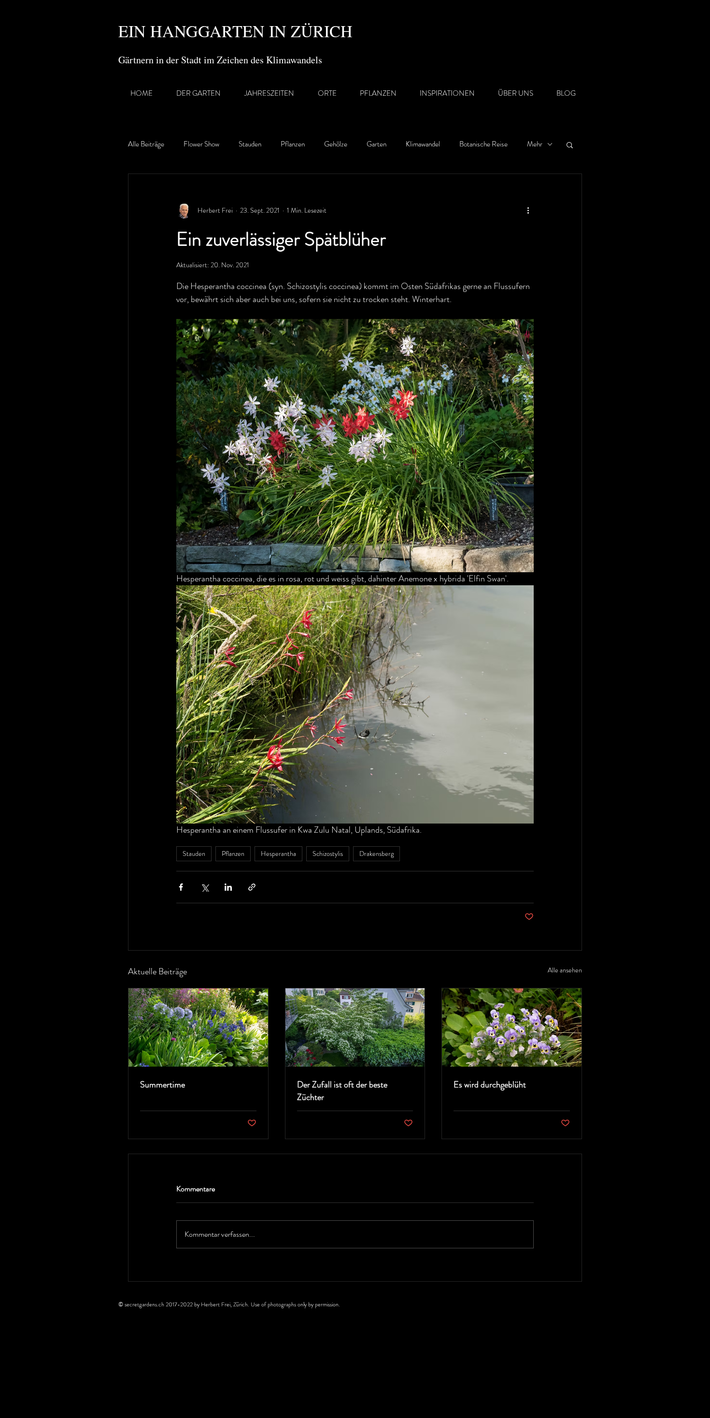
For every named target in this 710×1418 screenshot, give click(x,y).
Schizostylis (327, 853)
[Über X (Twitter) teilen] (204, 887)
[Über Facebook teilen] (180, 887)
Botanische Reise (483, 144)
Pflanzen (293, 144)
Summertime (162, 1084)
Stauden (250, 144)
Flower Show (201, 144)
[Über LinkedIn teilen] (228, 887)
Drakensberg (376, 853)
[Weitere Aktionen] (528, 211)
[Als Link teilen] (251, 887)
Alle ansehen (565, 970)
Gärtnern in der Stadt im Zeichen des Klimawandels (220, 59)
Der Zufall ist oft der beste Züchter (342, 1090)
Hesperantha (278, 853)
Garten (376, 144)
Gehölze (335, 144)
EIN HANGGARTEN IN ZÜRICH (235, 31)
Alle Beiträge (146, 144)
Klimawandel (423, 144)
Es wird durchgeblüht (490, 1084)
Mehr (534, 144)
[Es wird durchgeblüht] (512, 1027)
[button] (569, 144)
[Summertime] (198, 1027)
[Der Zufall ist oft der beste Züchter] (355, 1027)
